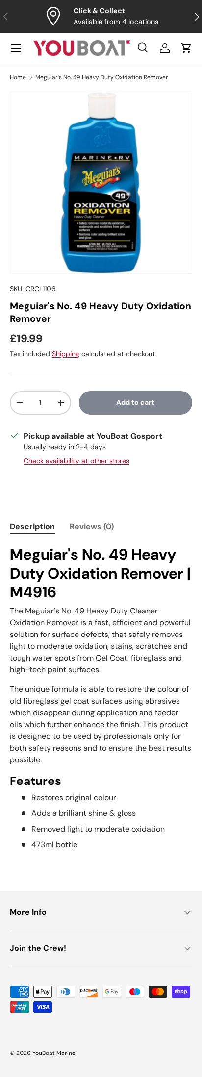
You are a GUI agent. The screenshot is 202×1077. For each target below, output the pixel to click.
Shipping (65, 353)
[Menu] (15, 48)
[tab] (32, 526)
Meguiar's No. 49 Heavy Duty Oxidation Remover (101, 77)
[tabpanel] (101, 698)
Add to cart (135, 402)
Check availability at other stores (76, 460)
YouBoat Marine (54, 1053)
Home (18, 77)
